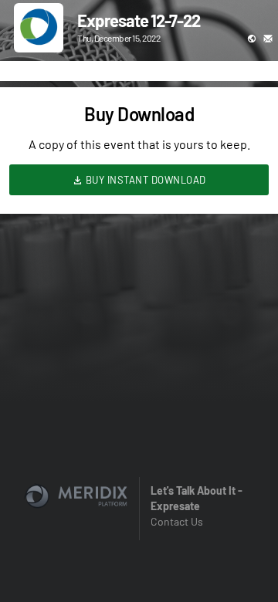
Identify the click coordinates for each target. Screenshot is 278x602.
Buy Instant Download (144, 180)
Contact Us (177, 521)
